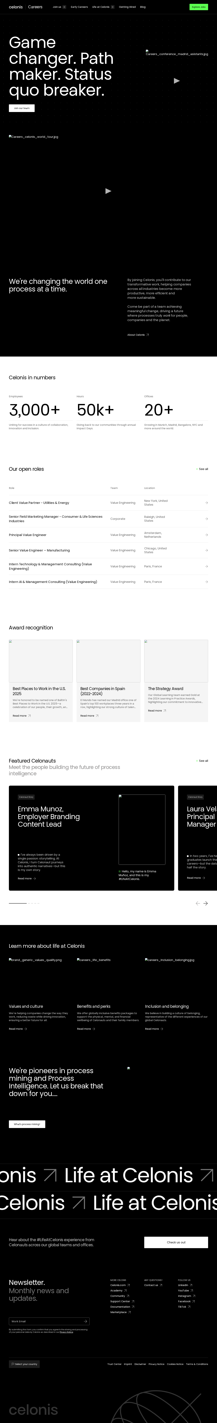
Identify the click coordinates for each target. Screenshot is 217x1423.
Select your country (26, 1364)
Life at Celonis (100, 7)
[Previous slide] (197, 903)
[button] (199, 7)
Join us (57, 7)
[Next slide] (205, 903)
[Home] (17, 7)
